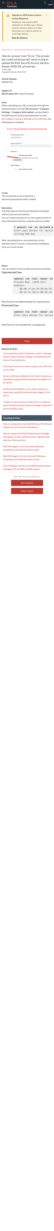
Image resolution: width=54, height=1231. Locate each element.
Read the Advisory (20, 38)
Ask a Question (27, 483)
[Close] (45, 15)
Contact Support (27, 491)
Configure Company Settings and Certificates (25, 118)
